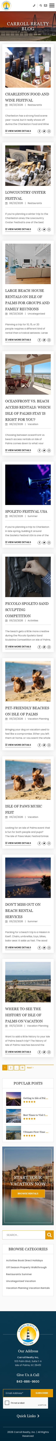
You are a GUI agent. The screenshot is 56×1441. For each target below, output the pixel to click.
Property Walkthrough (33, 1267)
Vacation (30, 1281)
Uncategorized (15, 1281)
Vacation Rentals (39, 1288)
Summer (27, 1274)
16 (22, 1067)
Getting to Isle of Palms (36, 1098)
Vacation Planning (17, 1288)
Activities (11, 1260)
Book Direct (25, 1260)
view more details (19, 131)
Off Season (13, 1267)
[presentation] (25, 1403)
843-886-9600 (28, 1381)
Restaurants (13, 1274)
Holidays (37, 1260)
